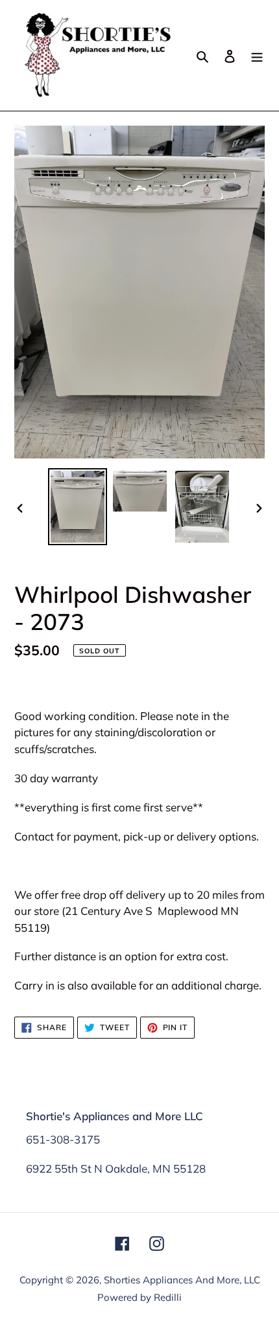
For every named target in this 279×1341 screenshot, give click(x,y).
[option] (78, 506)
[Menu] (257, 55)
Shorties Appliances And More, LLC (182, 1280)
